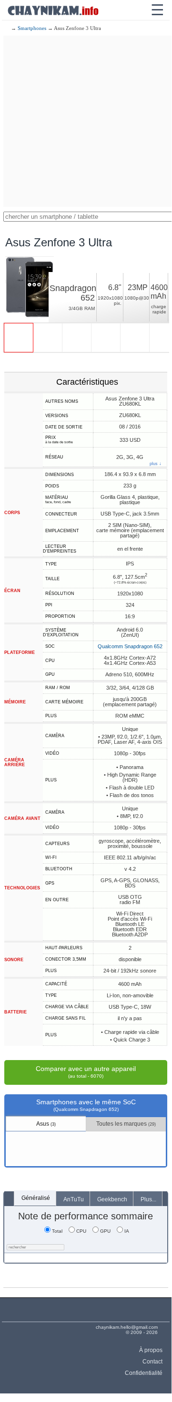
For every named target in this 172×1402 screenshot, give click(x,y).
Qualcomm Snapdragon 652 (130, 646)
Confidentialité (143, 1373)
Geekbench (112, 1199)
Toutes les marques (126, 1123)
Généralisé (35, 1198)
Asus (46, 1123)
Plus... (148, 1199)
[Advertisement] (86, 121)
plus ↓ (156, 464)
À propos (150, 1350)
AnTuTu (73, 1199)
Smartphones (32, 28)
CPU (81, 1231)
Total (57, 1231)
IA (126, 1231)
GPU (105, 1231)
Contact (152, 1361)
